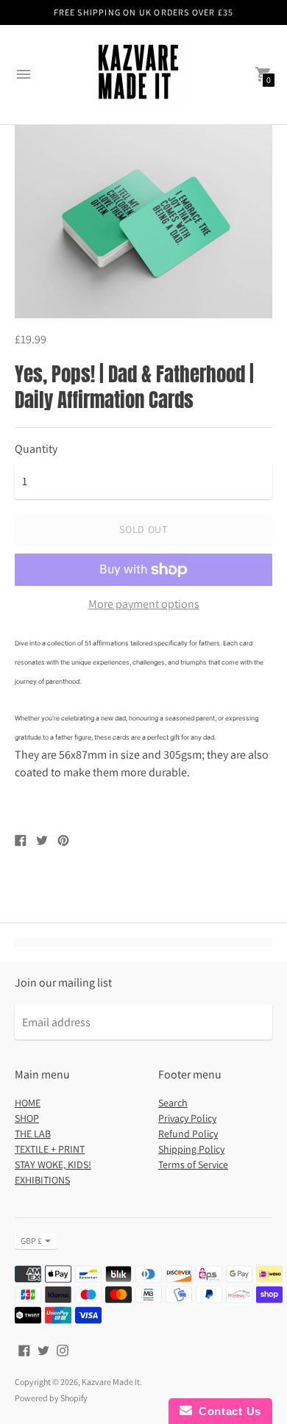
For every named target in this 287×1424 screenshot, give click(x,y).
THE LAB (33, 1133)
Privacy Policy (187, 1118)
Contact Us (226, 1411)
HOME (27, 1102)
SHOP (27, 1118)
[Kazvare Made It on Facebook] (24, 1349)
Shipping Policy (191, 1149)
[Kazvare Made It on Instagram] (62, 1349)
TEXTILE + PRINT (50, 1149)
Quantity (36, 449)
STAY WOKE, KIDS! (53, 1164)
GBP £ (31, 1240)
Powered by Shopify (51, 1397)
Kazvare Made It (111, 1381)
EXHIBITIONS (42, 1180)
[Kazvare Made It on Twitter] (43, 1349)
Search (173, 1102)
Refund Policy (188, 1133)
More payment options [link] (143, 604)
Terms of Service (193, 1164)
